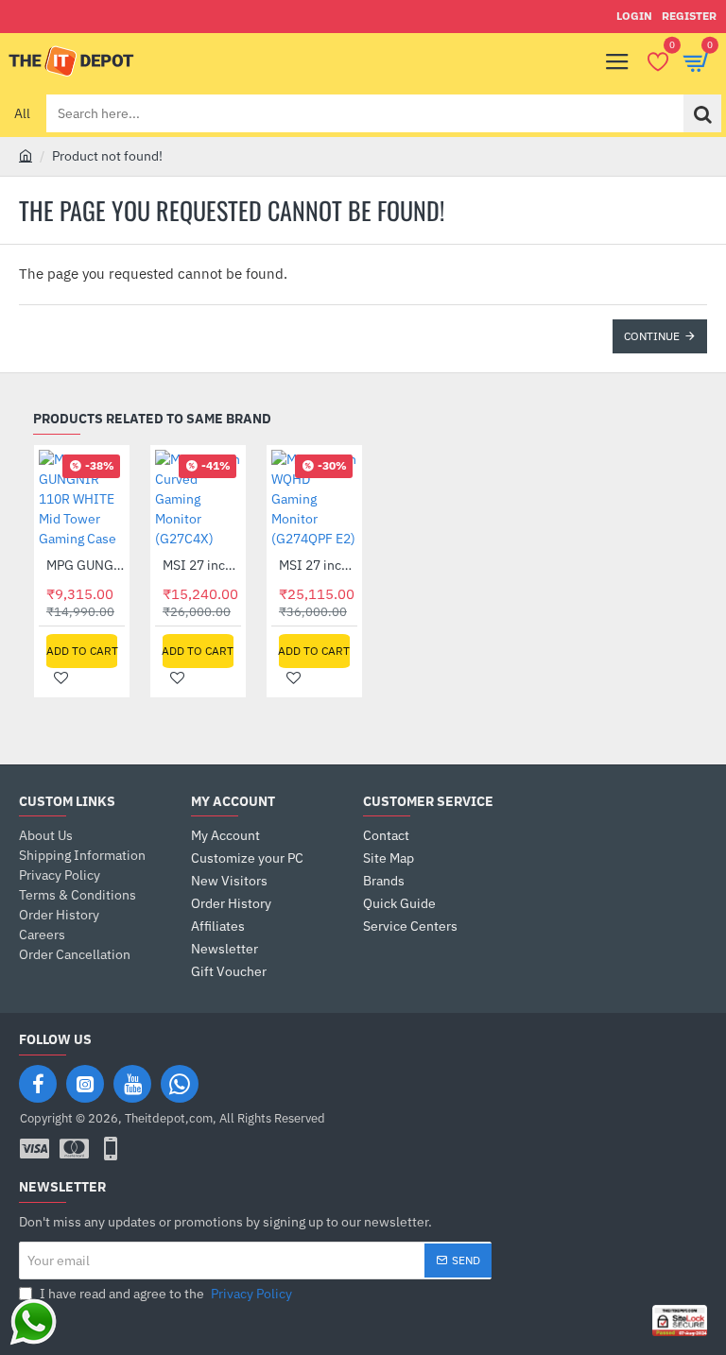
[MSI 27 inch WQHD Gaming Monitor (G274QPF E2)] (314, 499)
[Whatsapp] (180, 1084)
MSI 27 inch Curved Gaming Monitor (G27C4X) (202, 565)
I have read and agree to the (164, 1293)
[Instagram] (85, 1084)
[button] (81, 651)
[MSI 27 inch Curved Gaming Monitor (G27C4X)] (198, 499)
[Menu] (617, 61)
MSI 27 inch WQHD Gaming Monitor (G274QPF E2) (318, 565)
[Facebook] (38, 1084)
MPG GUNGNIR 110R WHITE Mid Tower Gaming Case (85, 565)
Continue (652, 336)
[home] (25, 155)
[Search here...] (702, 113)
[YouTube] (132, 1084)
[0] (657, 61)
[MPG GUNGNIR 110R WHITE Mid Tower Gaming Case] (82, 499)
